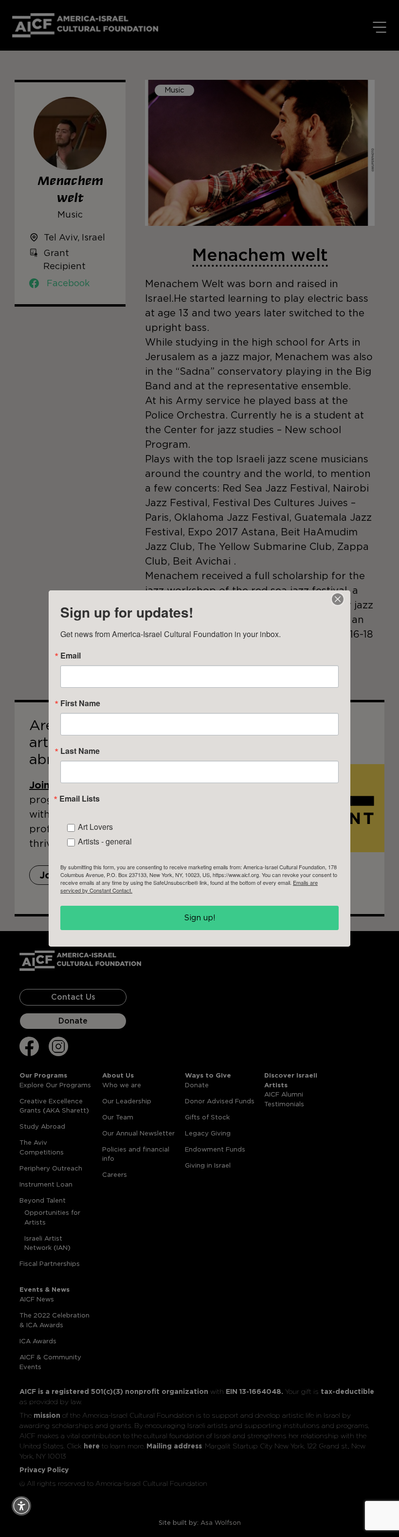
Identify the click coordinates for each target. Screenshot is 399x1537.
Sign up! (200, 917)
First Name (80, 703)
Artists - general (105, 841)
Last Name (80, 751)
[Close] (337, 599)
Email (70, 655)
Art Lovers (95, 826)
